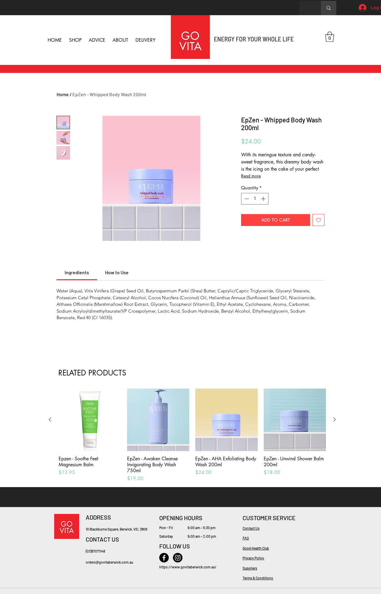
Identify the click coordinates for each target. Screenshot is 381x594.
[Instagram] (177, 557)
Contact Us (251, 528)
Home (63, 94)
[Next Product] (334, 419)
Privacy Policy (254, 558)
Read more (251, 176)
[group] (192, 435)
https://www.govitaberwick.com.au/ (187, 567)
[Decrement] (246, 198)
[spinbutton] (255, 198)
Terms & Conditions (258, 578)
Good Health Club (256, 548)
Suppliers (250, 568)
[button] (329, 37)
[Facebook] (164, 557)
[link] (77, 272)
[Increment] (264, 198)
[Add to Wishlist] (319, 220)
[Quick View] (90, 420)
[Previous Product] (50, 419)
